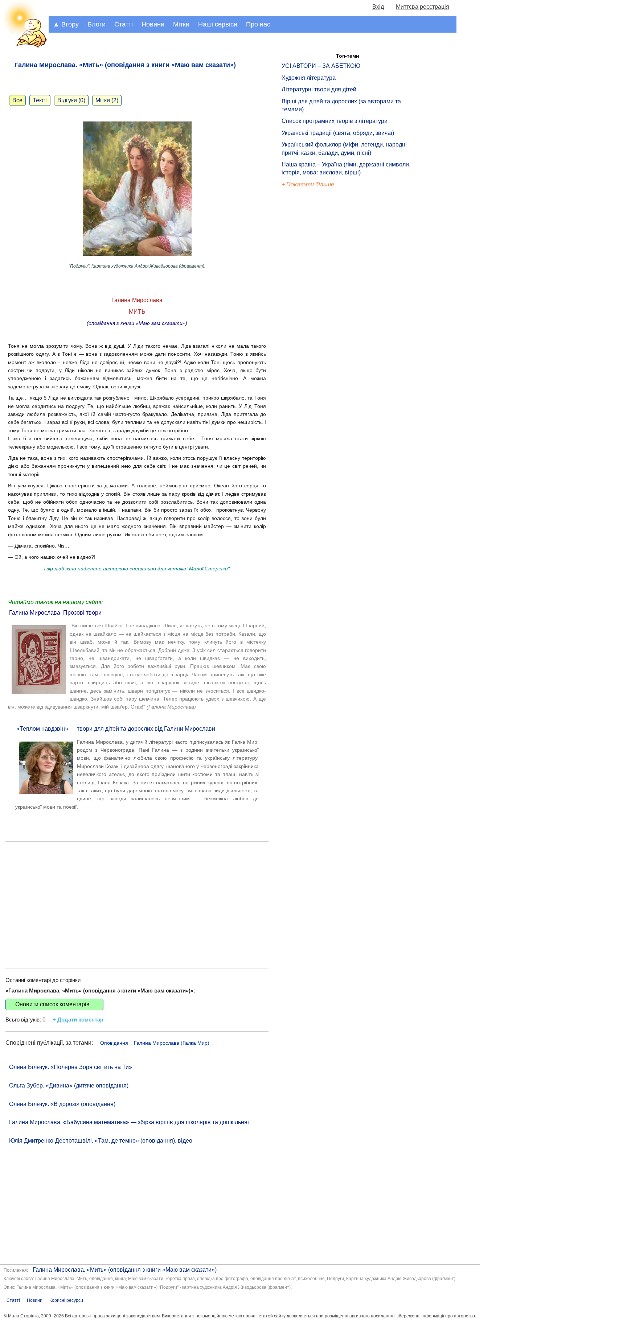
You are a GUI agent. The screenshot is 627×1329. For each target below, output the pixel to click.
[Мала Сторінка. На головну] (24, 47)
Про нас (258, 24)
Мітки (181, 24)
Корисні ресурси (66, 1300)
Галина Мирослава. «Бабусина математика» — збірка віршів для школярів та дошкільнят (129, 1122)
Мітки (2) (106, 100)
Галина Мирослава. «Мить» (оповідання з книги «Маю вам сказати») (125, 1270)
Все (17, 100)
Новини (153, 24)
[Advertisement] (137, 899)
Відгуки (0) (71, 100)
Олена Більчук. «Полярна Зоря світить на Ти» (70, 1067)
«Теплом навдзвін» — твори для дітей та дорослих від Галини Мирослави (115, 729)
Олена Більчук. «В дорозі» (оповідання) (62, 1104)
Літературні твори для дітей (319, 89)
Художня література (309, 78)
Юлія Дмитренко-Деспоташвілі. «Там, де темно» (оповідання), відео (100, 1141)
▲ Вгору (66, 24)
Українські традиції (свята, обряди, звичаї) (338, 133)
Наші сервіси (217, 24)
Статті (123, 24)
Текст (40, 100)
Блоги (96, 24)
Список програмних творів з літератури (335, 121)
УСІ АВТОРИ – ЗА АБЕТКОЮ (321, 66)
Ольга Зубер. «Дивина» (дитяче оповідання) (68, 1085)
